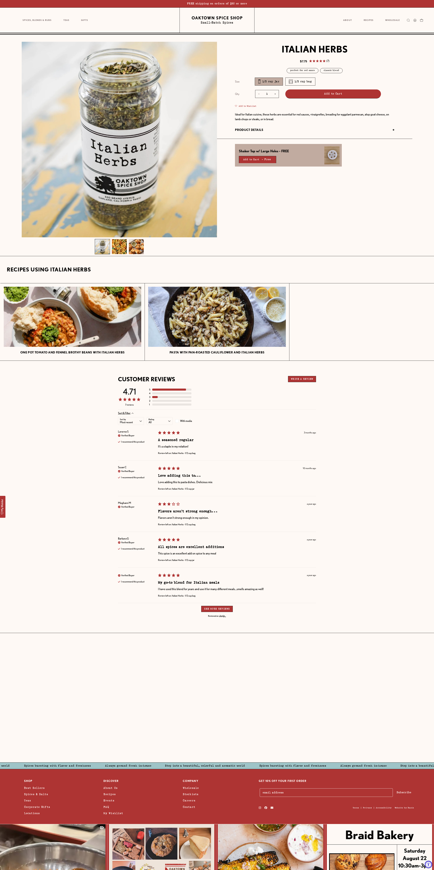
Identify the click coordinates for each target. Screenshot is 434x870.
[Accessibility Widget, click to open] (428, 864)
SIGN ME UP (237, 447)
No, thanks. (237, 470)
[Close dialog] (272, 396)
